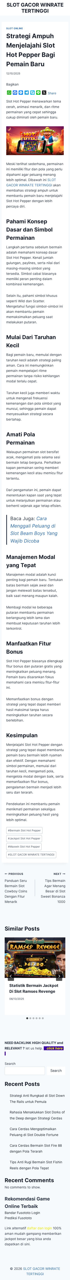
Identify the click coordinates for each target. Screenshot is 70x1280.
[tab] (27, 1018)
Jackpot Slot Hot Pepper (24, 838)
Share (52, 93)
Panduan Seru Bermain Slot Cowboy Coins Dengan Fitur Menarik (16, 888)
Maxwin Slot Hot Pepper (24, 846)
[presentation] (35, 957)
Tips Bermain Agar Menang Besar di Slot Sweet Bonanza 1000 (53, 888)
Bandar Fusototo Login (22, 1213)
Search (10, 1064)
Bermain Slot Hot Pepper (24, 830)
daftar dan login (39, 1228)
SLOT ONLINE (14, 28)
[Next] (59, 976)
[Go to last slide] (11, 976)
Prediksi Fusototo (18, 1218)
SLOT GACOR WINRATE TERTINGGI (31, 854)
